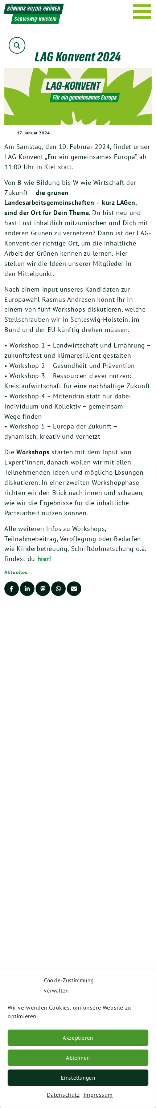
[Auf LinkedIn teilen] (27, 588)
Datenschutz (63, 1094)
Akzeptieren (78, 1037)
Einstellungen (78, 1077)
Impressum (98, 1094)
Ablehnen (78, 1057)
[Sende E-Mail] (74, 588)
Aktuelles (16, 572)
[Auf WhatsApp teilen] (58, 588)
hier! (44, 559)
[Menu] (142, 11)
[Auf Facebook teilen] (11, 588)
